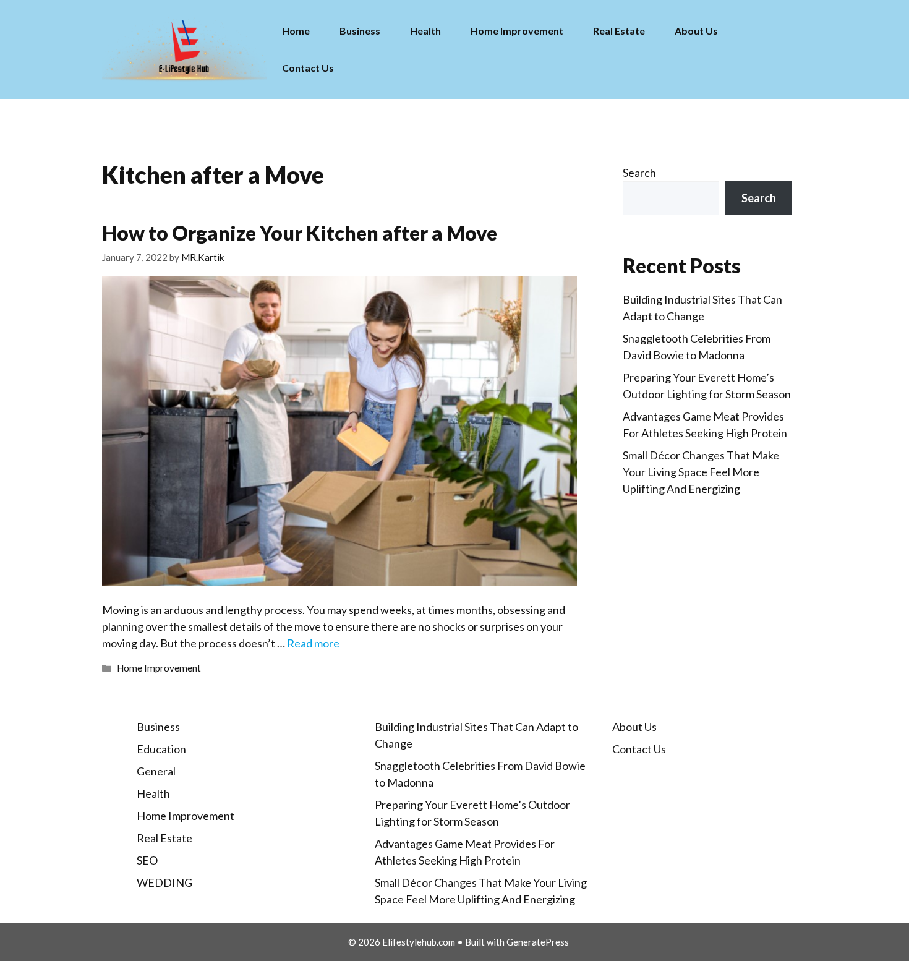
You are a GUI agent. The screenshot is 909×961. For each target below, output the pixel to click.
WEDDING (164, 882)
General (156, 771)
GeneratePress (537, 941)
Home (296, 30)
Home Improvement (517, 30)
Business (359, 30)
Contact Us (308, 68)
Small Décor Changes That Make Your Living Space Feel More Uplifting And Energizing (701, 471)
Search (639, 172)
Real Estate (619, 30)
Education (161, 749)
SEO (147, 860)
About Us (696, 30)
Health (425, 30)
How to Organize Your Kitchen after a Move (299, 233)
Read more (313, 643)
